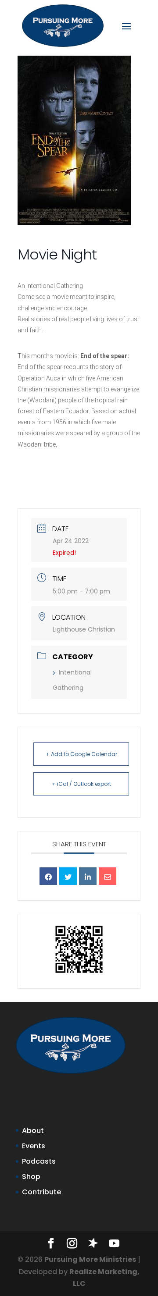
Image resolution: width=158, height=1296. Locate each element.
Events (33, 1146)
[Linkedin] (88, 876)
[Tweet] (68, 876)
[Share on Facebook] (48, 876)
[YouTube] (114, 1244)
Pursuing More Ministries (90, 1259)
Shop (31, 1177)
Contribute (41, 1192)
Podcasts (39, 1161)
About (33, 1131)
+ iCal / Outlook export (81, 784)
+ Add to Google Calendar (81, 754)
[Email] (107, 876)
